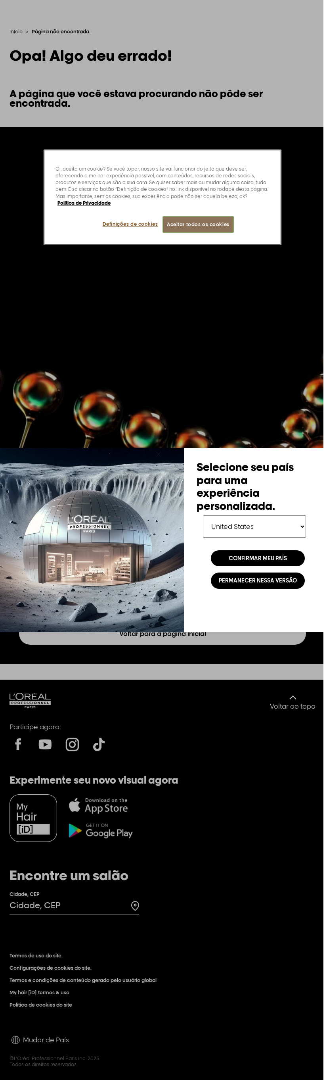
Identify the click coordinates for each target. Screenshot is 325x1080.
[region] (162, 197)
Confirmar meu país (258, 558)
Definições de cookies (130, 224)
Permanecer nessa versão (258, 580)
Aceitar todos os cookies (198, 224)
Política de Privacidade (84, 203)
